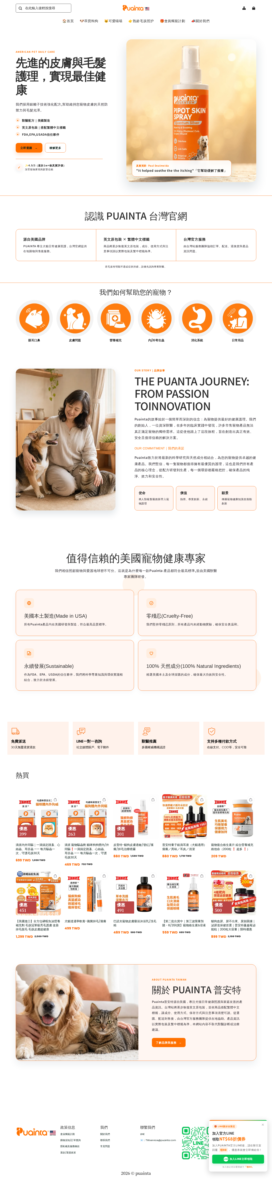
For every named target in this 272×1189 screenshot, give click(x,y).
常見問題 (105, 1146)
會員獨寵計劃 (67, 1134)
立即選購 (29, 148)
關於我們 (105, 1134)
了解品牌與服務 (169, 1042)
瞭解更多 (55, 148)
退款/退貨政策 (68, 1152)
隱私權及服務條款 (70, 1146)
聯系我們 (105, 1140)
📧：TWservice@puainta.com (158, 1140)
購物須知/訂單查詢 (70, 1140)
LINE (142, 1134)
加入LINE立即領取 (238, 1158)
